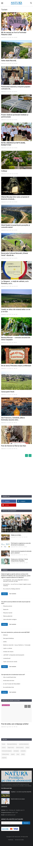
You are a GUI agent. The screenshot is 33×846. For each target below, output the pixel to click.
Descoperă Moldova (12, 744)
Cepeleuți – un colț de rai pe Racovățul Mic (21, 791)
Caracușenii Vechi (7, 392)
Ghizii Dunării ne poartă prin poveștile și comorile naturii (15, 226)
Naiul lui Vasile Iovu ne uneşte (18, 799)
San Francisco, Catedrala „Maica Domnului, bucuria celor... (13, 419)
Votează (4, 594)
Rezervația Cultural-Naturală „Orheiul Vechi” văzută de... (14, 254)
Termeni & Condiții (19, 839)
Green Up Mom (19, 747)
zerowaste (16, 751)
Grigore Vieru (11, 747)
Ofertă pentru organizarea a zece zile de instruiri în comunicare (21, 544)
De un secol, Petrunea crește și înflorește (16, 366)
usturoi (3, 747)
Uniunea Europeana (6, 751)
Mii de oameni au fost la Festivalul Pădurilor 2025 (13, 33)
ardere (23, 754)
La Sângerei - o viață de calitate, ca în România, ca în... (15, 282)
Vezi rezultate (12, 593)
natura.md (3, 37)
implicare (4, 757)
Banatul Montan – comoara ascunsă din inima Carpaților (15, 339)
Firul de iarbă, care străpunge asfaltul (14, 724)
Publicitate (10, 839)
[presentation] (25, 706)
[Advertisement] (16, 478)
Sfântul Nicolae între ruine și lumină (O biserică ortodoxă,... (15, 198)
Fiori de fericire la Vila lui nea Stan (13, 446)
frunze (3, 744)
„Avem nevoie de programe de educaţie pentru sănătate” (21, 552)
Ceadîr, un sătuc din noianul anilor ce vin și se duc (15, 310)
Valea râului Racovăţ (8, 61)
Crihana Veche (5, 754)
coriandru (23, 751)
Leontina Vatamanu (24, 744)
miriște (27, 747)
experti (12, 754)
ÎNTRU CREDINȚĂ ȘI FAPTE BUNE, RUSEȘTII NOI (13, 144)
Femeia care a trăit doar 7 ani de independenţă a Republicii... (19, 560)
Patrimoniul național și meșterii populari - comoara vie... (16, 88)
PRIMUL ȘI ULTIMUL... (16, 535)
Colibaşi (4, 171)
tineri (18, 754)
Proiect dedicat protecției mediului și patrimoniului (14, 116)
